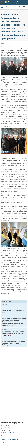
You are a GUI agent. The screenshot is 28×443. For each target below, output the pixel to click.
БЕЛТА (8, 293)
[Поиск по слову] (16, 7)
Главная (2, 11)
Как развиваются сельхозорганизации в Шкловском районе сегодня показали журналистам (13, 333)
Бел (1, 3)
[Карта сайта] (19, 7)
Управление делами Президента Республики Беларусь (15, 2)
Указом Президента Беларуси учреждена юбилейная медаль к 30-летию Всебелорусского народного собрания (13, 343)
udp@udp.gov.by (9, 432)
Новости (7, 11)
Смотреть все (5, 347)
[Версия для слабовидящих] (23, 7)
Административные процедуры (9, 439)
